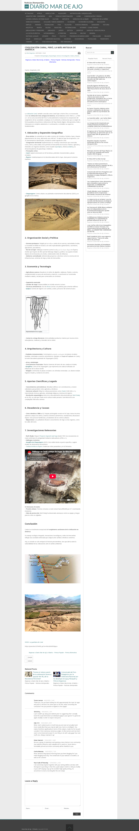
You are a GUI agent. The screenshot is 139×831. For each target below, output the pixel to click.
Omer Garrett (38, 740)
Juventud (79, 30)
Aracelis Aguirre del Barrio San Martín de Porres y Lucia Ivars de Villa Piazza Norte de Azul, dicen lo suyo (99, 88)
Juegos (61, 30)
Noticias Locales (32, 36)
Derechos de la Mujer (81, 19)
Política (63, 36)
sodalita (70, 147)
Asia (50, 16)
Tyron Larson (38, 700)
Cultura (55, 19)
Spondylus (58, 147)
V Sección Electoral (49, 42)
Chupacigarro (30, 194)
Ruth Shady (76, 395)
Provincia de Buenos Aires (79, 36)
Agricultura (50, 13)
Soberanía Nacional (52, 39)
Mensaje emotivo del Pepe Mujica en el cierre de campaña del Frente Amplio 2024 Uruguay (99, 152)
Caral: (28, 153)
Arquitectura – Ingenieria (35, 16)
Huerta (39, 27)
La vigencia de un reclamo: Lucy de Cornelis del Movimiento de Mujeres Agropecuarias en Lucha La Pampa (99, 200)
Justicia (70, 30)
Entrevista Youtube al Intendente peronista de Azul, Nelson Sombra (98, 245)
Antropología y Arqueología (81, 13)
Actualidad (29, 13)
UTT (37, 42)
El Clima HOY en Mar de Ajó (96, 62)
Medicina (73, 33)
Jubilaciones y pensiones (35, 30)
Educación (101, 22)
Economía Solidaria (86, 22)
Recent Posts (107, 58)
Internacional (70, 27)
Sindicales (38, 39)
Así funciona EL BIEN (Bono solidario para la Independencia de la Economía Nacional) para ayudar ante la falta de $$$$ (99, 209)
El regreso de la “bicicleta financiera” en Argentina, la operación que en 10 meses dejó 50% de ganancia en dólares (99, 133)
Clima (78, 16)
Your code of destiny (41, 763)
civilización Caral (31, 114)
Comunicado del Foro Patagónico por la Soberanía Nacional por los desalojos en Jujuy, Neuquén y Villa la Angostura (99, 174)
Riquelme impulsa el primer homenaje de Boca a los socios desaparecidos (97, 142)
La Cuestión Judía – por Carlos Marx (99, 118)
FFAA (59, 25)
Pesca (54, 36)
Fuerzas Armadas (81, 25)
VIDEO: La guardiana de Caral (34, 642)
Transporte (104, 39)
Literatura (62, 33)
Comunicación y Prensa (93, 16)
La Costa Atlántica (33, 33)
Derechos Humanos (33, 22)
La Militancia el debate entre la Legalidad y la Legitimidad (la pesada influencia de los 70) (98, 218)
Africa (39, 13)
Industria (57, 27)
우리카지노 (37, 712)
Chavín (64, 391)
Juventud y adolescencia (96, 30)
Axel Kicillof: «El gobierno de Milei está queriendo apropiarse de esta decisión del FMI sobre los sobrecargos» (99, 78)
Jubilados (51, 30)
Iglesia (47, 27)
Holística (29, 27)
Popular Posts (93, 58)
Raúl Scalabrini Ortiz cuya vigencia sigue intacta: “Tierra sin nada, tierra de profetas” (99, 238)
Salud (28, 39)
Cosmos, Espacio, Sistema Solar (37, 19)
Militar (83, 33)
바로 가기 (37, 723)
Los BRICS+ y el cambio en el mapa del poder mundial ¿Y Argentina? (99, 68)
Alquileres (62, 13)
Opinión (45, 36)
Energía (38, 25)
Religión (107, 36)
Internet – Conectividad (89, 27)
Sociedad (67, 39)
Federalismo (49, 25)
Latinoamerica (49, 33)
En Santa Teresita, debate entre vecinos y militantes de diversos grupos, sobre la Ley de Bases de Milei (98, 111)
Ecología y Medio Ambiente (54, 22)
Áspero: (28, 157)
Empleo (28, 25)
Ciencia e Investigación (64, 16)
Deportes (65, 19)
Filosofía (68, 25)
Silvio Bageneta (30, 53)
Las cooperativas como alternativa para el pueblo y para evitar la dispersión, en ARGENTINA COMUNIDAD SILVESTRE (99, 184)
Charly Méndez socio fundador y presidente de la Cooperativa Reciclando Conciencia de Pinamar (99, 192)
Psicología (97, 36)
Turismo (29, 42)
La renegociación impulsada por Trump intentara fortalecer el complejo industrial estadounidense (99, 124)
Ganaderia (95, 25)
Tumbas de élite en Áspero (34, 446)
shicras (48, 286)
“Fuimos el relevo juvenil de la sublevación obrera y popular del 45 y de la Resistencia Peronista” (100, 165)
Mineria (92, 33)
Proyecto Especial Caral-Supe (49, 436)
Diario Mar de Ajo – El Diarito (30, 829)
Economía (71, 22)
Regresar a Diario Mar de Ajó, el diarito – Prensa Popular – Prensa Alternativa (53, 652)
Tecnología (92, 39)
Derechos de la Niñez (100, 19)
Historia (106, 25)
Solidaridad (79, 39)
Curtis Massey (38, 751)
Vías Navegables (66, 42)
